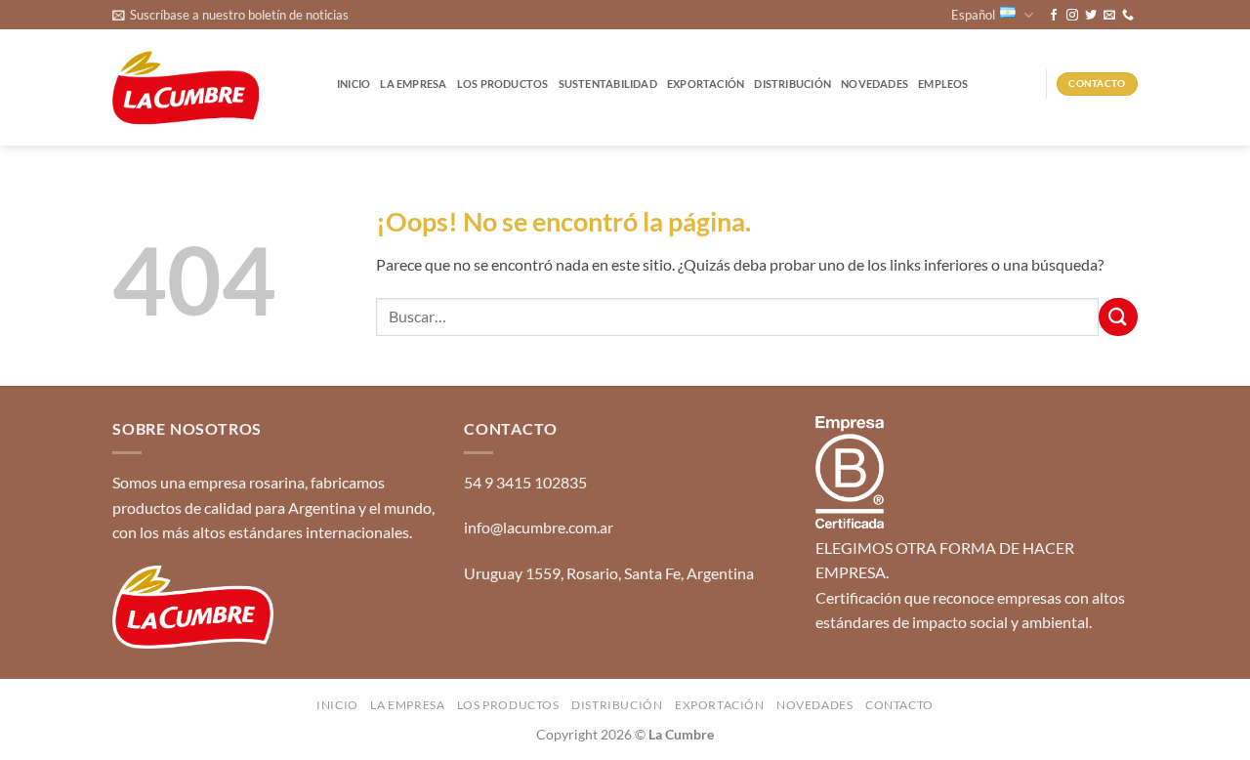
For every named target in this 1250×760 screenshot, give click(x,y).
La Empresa (413, 83)
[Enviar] (1118, 317)
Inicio (353, 83)
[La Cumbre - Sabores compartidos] (185, 88)
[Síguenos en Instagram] (1072, 15)
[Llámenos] (1128, 15)
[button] (230, 14)
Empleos (943, 83)
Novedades (874, 83)
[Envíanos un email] (1109, 15)
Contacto (899, 704)
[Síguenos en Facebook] (1054, 15)
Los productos (503, 83)
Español (973, 14)
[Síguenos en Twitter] (1091, 15)
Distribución (792, 83)
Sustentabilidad (608, 83)
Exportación (705, 83)
